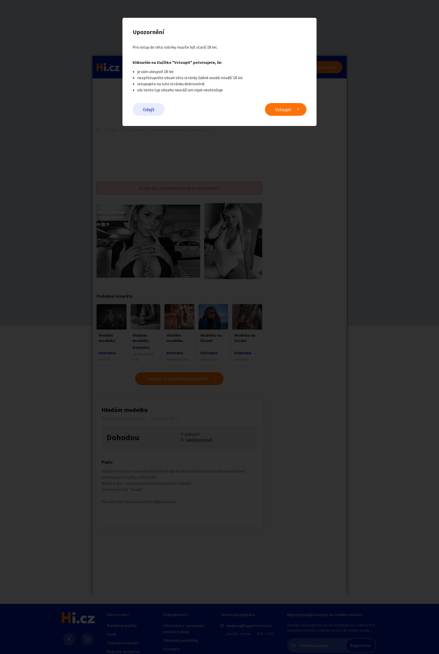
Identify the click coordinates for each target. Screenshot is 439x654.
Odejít (148, 109)
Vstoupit (283, 109)
